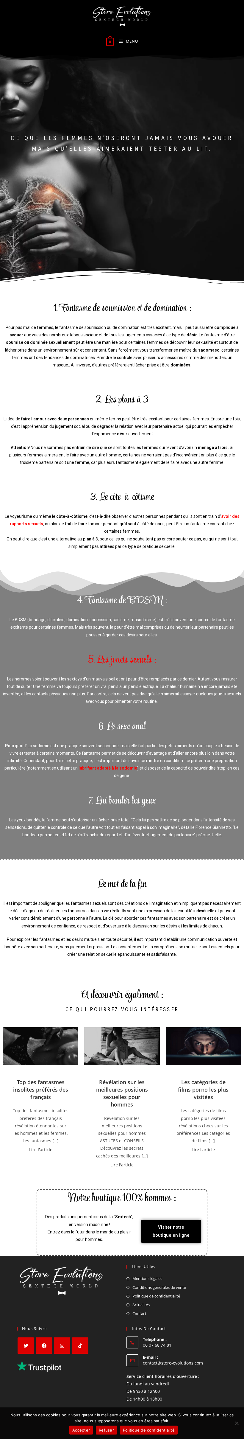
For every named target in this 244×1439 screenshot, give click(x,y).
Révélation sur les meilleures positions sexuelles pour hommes (122, 1093)
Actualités (141, 1304)
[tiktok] (80, 1345)
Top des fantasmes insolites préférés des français (40, 1090)
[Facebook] (44, 1345)
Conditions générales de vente (159, 1287)
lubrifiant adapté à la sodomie (108, 768)
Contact (139, 1313)
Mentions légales (147, 1278)
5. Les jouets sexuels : (122, 660)
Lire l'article (40, 1149)
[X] (26, 1345)
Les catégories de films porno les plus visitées (203, 1090)
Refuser (106, 1430)
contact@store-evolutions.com (173, 1363)
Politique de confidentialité (156, 1296)
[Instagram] (62, 1345)
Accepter (81, 1430)
